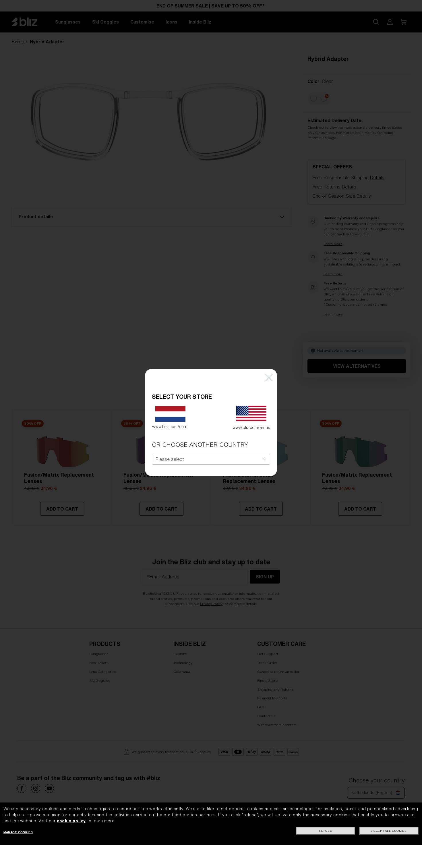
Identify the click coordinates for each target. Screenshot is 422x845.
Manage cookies (18, 832)
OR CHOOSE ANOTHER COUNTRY (200, 445)
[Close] (269, 377)
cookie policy (71, 821)
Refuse (325, 830)
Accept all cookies (389, 830)
